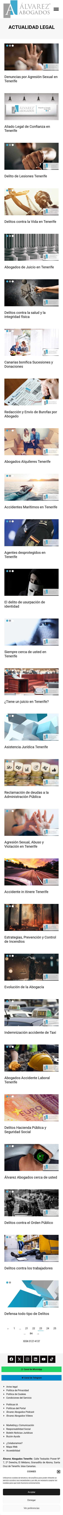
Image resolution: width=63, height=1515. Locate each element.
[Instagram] (27, 1359)
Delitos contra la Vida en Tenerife (30, 222)
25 (54, 1328)
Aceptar (31, 1492)
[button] (58, 1471)
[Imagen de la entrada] (31, 56)
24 (47, 1328)
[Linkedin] (35, 1359)
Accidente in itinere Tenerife (26, 892)
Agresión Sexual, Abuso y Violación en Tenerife (24, 844)
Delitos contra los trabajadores (28, 1268)
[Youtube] (43, 1359)
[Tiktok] (51, 1359)
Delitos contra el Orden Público (28, 1223)
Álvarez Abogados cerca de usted (30, 1177)
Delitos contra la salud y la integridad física (25, 315)
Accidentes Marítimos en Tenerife (30, 507)
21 (26, 1328)
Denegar (31, 1500)
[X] (19, 1359)
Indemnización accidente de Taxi (30, 1033)
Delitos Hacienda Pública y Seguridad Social (25, 1130)
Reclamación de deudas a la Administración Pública (26, 794)
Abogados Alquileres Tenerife (27, 462)
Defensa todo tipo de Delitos (26, 1314)
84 (31, 1333)
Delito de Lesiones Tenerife (25, 176)
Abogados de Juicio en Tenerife (29, 267)
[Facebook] (11, 1359)
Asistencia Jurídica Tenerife (26, 747)
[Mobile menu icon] (56, 9)
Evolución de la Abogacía (24, 987)
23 (40, 1328)
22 (33, 1328)
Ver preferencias (31, 1508)
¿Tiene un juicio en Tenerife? (26, 702)
